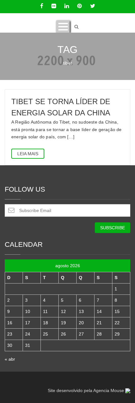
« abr (10, 359)
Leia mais (27, 153)
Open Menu (63, 26)
